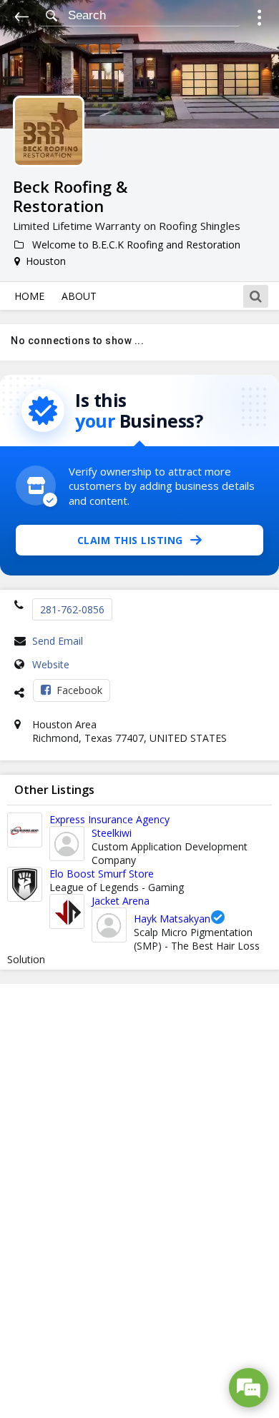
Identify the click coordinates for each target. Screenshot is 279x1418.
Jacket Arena (121, 900)
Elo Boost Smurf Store (101, 873)
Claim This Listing (130, 540)
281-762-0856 (72, 609)
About (79, 296)
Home (29, 296)
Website (50, 664)
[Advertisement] (139, 1201)
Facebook (79, 690)
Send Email (57, 641)
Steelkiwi (112, 833)
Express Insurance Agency (109, 819)
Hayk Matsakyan (172, 918)
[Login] (259, 19)
